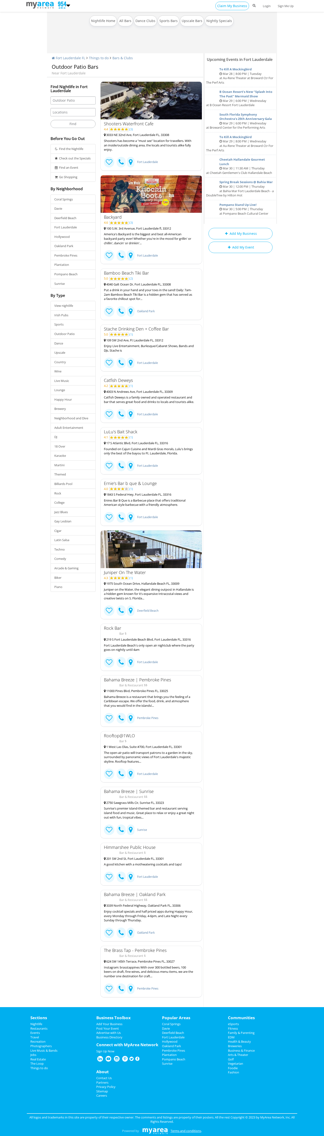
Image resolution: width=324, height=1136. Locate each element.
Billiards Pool (63, 484)
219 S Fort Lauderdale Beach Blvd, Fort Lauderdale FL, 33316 (148, 639)
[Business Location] (130, 162)
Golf (231, 1059)
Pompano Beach (66, 274)
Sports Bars (168, 20)
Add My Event (242, 247)
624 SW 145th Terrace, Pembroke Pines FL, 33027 (140, 961)
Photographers (41, 1046)
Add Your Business (109, 1024)
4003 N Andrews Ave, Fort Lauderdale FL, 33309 (139, 391)
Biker (57, 577)
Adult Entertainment (68, 427)
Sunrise (59, 283)
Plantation (61, 265)
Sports (59, 324)
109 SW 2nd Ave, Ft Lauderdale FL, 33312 (134, 340)
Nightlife (36, 1024)
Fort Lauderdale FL (70, 58)
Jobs (33, 1055)
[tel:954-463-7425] (121, 466)
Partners (102, 1082)
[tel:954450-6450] (121, 718)
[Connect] (109, 162)
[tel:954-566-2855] (121, 162)
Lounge (59, 390)
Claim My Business (232, 6)
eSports (233, 1024)
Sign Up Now (105, 1051)
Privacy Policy (106, 1087)
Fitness (233, 1028)
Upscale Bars (192, 20)
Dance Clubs (145, 20)
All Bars (125, 20)
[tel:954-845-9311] (121, 829)
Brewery (60, 409)
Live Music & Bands (43, 1050)
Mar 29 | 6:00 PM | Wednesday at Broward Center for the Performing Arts (239, 121)
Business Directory (109, 1037)
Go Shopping (67, 177)
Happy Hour (63, 399)
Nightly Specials (219, 20)
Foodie (233, 1068)
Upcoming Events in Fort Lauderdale (240, 59)
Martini (59, 465)
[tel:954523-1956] (121, 774)
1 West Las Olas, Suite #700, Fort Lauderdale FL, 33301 (144, 747)
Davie (58, 208)
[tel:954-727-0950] (121, 255)
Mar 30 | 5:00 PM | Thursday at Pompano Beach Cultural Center (243, 209)
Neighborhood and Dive (71, 418)
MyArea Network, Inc (275, 1117)
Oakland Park (63, 246)
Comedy (60, 559)
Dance (58, 343)
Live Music (61, 381)
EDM (231, 1037)
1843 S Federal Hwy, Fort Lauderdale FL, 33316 (138, 494)
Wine (57, 371)
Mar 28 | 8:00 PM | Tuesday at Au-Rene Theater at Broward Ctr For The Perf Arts (239, 76)
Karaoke (60, 455)
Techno (59, 549)
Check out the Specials (74, 158)
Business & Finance (241, 1050)
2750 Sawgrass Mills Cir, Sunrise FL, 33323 (135, 803)
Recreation (38, 1041)
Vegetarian (235, 1063)
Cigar (57, 531)
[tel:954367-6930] (121, 988)
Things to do (99, 58)
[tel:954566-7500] (121, 311)
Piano (58, 587)
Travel (34, 1037)
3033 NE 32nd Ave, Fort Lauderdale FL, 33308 (137, 135)
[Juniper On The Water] (151, 549)
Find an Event (68, 167)
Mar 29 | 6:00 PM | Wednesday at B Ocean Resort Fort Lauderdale (239, 98)
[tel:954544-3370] (121, 610)
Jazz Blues (61, 512)
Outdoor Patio (64, 334)
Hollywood (62, 237)
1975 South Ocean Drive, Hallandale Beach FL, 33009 (142, 583)
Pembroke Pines (65, 255)
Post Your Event (107, 1028)
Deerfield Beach (65, 218)
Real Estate (38, 1059)
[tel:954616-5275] (121, 877)
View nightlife (63, 305)
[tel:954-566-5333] (121, 414)
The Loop (37, 1063)
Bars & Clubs (122, 58)
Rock (57, 493)
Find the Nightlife (70, 149)
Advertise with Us (108, 1033)
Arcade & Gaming (66, 568)
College (59, 502)
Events (35, 1033)
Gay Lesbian (62, 521)
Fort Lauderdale (65, 227)
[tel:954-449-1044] (121, 363)
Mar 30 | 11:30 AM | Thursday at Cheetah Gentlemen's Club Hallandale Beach (239, 166)
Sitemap (102, 1091)
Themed (60, 474)
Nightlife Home (103, 20)
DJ (55, 437)
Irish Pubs (61, 315)
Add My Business (243, 233)
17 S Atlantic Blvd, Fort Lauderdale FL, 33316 (137, 443)
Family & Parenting (241, 1033)
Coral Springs (63, 199)
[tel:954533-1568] (121, 662)
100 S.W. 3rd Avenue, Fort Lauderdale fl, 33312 (138, 228)
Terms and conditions (186, 1131)
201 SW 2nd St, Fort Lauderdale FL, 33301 (135, 858)
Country (60, 362)
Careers (101, 1095)
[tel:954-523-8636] (121, 517)
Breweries (235, 1046)
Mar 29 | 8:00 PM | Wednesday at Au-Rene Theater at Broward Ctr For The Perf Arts (239, 143)
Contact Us (104, 1078)
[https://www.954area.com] (41, 5)
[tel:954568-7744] (121, 933)
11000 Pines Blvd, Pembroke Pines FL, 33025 (137, 691)
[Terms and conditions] (155, 1131)
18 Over (59, 446)
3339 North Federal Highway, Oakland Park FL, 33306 (143, 905)
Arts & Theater (238, 1055)
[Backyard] (151, 194)
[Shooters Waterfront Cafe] (151, 100)
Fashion (233, 1072)
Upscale (59, 352)
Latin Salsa (61, 540)
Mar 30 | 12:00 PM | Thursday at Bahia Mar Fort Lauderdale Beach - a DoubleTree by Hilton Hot (240, 188)
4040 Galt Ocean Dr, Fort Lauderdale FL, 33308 (138, 284)
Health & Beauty (239, 1041)
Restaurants (38, 1028)
